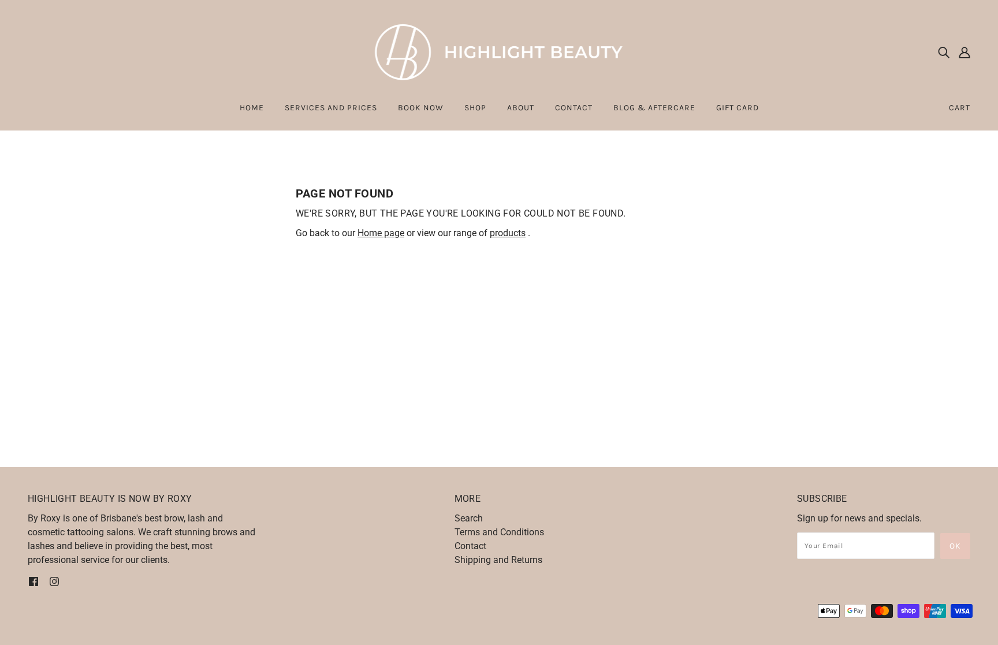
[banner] (499, 51)
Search (469, 518)
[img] (943, 52)
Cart (959, 108)
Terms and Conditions (499, 532)
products (508, 233)
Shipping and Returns (498, 559)
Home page (381, 233)
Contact (470, 545)
